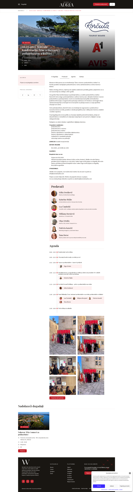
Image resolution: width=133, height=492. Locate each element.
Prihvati (99, 486)
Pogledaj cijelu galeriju (57, 398)
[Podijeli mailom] (34, 95)
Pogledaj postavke (124, 486)
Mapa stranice (71, 481)
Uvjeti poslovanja (76, 488)
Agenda (73, 77)
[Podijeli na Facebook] (22, 95)
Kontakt (120, 489)
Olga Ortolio (64, 221)
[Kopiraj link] (40, 95)
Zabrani (112, 486)
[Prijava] (112, 4)
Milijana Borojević (67, 214)
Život (51, 473)
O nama (69, 475)
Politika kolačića (104, 489)
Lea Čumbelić (65, 206)
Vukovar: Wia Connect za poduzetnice (28, 433)
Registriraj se (89, 473)
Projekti (69, 473)
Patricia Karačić (66, 228)
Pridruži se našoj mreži (101, 4)
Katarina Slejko (65, 199)
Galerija (81, 77)
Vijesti (69, 467)
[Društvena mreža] (23, 481)
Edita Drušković (66, 192)
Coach (51, 469)
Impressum (70, 479)
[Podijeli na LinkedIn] (28, 95)
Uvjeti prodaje (84, 488)
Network (69, 469)
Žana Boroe (64, 235)
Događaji (21, 10)
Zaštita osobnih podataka (113, 489)
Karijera (52, 471)
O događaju (54, 77)
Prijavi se (22, 451)
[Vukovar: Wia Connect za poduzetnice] (33, 421)
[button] (130, 473)
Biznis (51, 467)
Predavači (64, 77)
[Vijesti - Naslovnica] (67, 4)
